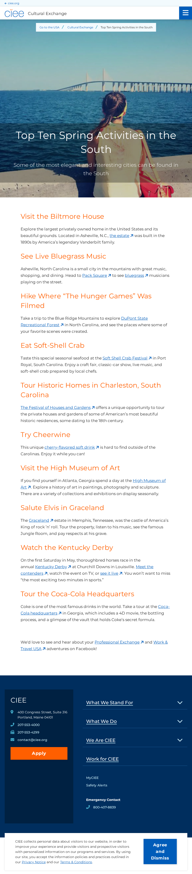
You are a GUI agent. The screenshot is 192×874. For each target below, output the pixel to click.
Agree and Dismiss (160, 851)
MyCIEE (92, 778)
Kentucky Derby (51, 566)
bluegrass (134, 275)
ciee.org (13, 3)
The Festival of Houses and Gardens (56, 407)
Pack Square (94, 275)
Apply (39, 753)
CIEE (18, 700)
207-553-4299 (28, 732)
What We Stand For (109, 702)
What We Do (101, 721)
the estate (119, 235)
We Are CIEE (100, 740)
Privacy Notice (34, 862)
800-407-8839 (104, 807)
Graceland (39, 520)
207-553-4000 (29, 725)
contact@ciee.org (32, 740)
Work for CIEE (102, 759)
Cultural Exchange (80, 27)
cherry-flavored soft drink (69, 447)
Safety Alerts (96, 785)
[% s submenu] (180, 702)
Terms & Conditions (76, 862)
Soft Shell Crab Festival (125, 358)
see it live (109, 573)
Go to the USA (49, 27)
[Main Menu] (185, 13)
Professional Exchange (117, 642)
